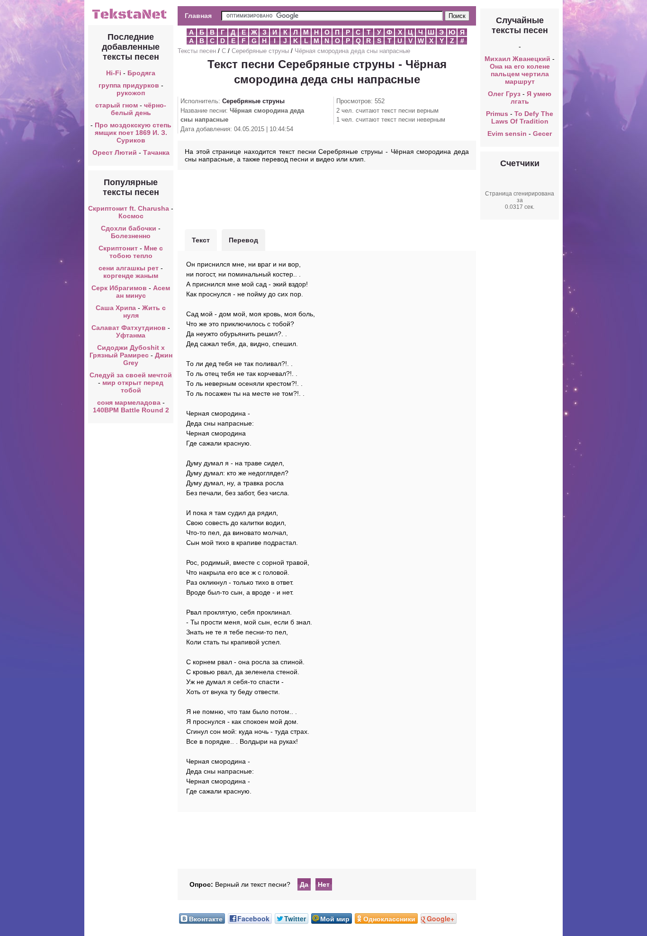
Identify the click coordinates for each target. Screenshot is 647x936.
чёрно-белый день (139, 108)
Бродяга (141, 73)
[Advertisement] (327, 198)
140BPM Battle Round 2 (131, 410)
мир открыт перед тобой (132, 386)
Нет (324, 884)
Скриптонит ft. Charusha (128, 208)
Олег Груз (504, 94)
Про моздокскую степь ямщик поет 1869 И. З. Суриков (133, 132)
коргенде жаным (130, 275)
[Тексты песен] (130, 18)
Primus (497, 113)
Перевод (243, 240)
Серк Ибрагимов (119, 288)
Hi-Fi (113, 73)
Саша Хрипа (116, 308)
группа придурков (129, 85)
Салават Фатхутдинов (128, 327)
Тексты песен (197, 50)
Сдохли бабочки (128, 228)
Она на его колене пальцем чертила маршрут (520, 73)
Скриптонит (118, 248)
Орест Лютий (114, 152)
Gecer (542, 133)
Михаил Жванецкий (517, 58)
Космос (131, 216)
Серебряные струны (260, 50)
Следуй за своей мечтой (131, 375)
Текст (201, 240)
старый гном (116, 105)
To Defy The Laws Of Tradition (522, 117)
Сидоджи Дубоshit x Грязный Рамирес (127, 351)
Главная (198, 15)
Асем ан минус (143, 291)
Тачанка (156, 152)
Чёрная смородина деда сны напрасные (352, 50)
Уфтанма (130, 335)
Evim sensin (507, 133)
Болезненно (131, 236)
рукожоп (131, 93)
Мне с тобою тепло (136, 251)
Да (304, 884)
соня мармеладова (129, 402)
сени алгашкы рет (130, 268)
